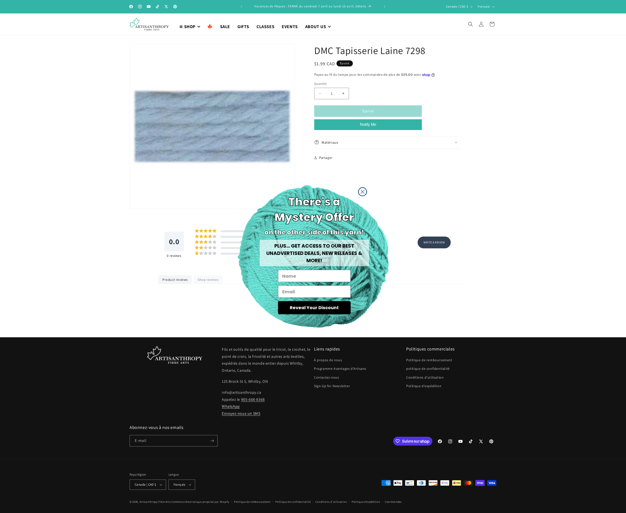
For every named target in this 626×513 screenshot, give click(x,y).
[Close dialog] (362, 191)
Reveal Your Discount (314, 308)
